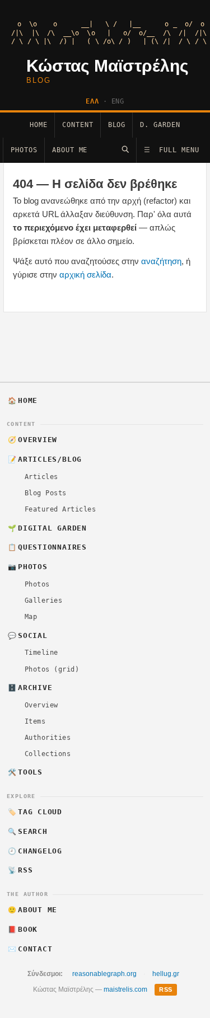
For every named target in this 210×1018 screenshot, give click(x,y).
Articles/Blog (45, 459)
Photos (24, 150)
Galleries (43, 600)
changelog (35, 851)
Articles (41, 477)
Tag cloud (35, 812)
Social (28, 635)
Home (39, 125)
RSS (20, 870)
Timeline (41, 652)
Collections (48, 754)
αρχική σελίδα (85, 274)
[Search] (125, 149)
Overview (33, 439)
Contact (30, 949)
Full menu (171, 150)
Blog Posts (46, 493)
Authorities (48, 738)
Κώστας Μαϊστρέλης (107, 66)
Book (23, 929)
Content (78, 125)
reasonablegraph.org (104, 974)
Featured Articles (60, 509)
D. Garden (160, 125)
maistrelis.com (125, 989)
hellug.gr (165, 974)
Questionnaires (47, 547)
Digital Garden (47, 528)
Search (28, 831)
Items (35, 721)
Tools (25, 772)
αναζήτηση (161, 261)
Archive (30, 687)
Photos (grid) (52, 669)
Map (31, 617)
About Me (70, 150)
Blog (117, 125)
